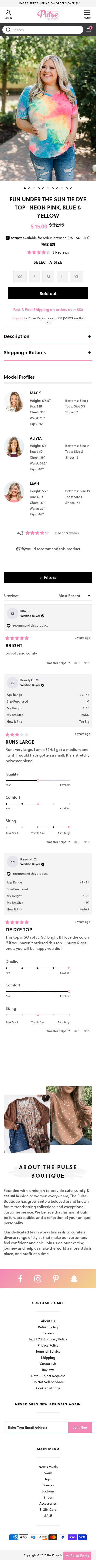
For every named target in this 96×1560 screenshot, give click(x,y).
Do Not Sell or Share (48, 1381)
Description (16, 336)
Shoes (48, 1497)
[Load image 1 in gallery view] (48, 108)
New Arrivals (48, 1466)
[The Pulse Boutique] (48, 15)
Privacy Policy (48, 1345)
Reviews (48, 1369)
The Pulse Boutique (59, 1555)
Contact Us (48, 1363)
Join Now (80, 1427)
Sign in (17, 318)
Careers (48, 1333)
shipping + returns (25, 352)
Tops (48, 1478)
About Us (48, 1320)
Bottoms (48, 1491)
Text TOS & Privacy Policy (48, 1339)
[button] (48, 252)
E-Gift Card (48, 1509)
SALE (48, 1515)
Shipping (48, 1357)
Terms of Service (48, 1351)
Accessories (48, 1503)
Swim (48, 1472)
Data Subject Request (48, 1375)
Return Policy (48, 1326)
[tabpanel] (48, 108)
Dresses (48, 1485)
